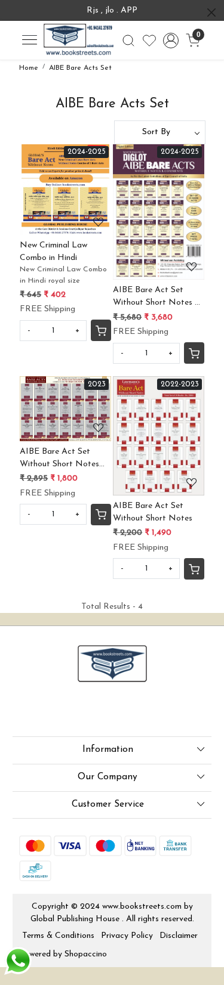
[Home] (78, 40)
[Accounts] (171, 40)
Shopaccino (86, 954)
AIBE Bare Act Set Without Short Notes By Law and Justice (59, 458)
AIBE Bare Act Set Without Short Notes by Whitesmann (158, 297)
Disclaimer (178, 935)
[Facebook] (27, 711)
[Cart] (101, 330)
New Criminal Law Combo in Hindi (53, 251)
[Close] (211, 12)
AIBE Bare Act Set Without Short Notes (152, 512)
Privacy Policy (127, 935)
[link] (128, 40)
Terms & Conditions (58, 935)
